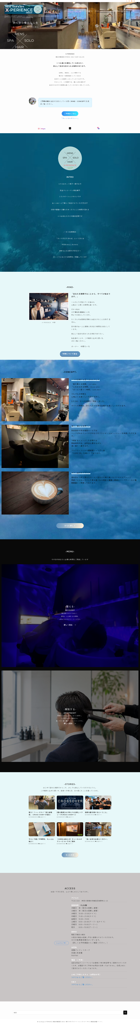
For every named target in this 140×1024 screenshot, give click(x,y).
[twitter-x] (127, 1)
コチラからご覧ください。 (82, 977)
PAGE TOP (135, 991)
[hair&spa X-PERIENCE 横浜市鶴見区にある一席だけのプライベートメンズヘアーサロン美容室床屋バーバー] (24, 9)
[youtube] (131, 1)
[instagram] (129, 1)
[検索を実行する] (125, 1013)
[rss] (134, 1)
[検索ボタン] (133, 11)
